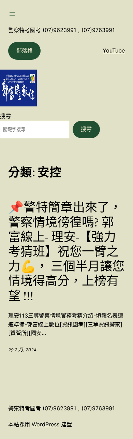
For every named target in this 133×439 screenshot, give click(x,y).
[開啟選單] (12, 14)
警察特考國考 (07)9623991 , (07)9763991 (61, 30)
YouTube (114, 50)
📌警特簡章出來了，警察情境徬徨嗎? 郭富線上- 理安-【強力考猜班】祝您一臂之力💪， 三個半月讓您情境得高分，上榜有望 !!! (66, 251)
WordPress (45, 424)
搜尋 (5, 116)
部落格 (24, 50)
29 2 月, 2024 (22, 349)
